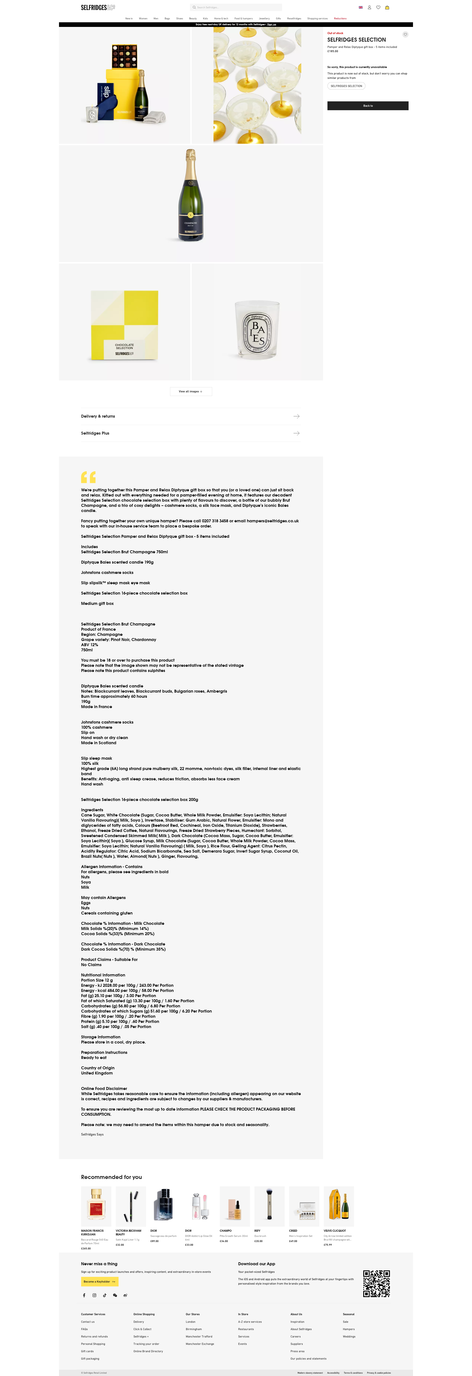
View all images (189, 391)
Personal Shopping (93, 1343)
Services (243, 1336)
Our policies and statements (309, 1358)
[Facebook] (84, 1298)
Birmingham (194, 1329)
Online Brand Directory (148, 1351)
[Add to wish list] (405, 34)
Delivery (138, 1321)
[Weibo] (125, 1298)
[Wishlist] (378, 7)
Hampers (349, 1329)
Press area (297, 1351)
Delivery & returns (98, 416)
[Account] (369, 7)
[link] (95, 1241)
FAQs (84, 1329)
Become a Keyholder (97, 1281)
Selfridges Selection (100, 500)
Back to (368, 105)
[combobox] (239, 7)
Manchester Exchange (200, 1343)
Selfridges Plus (95, 433)
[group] (217, 1219)
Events (242, 1343)
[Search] (194, 7)
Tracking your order (146, 1343)
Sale (345, 1321)
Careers (296, 1336)
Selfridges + (141, 1336)
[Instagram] (94, 1298)
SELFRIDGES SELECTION (356, 39)
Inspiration (297, 1321)
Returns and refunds (94, 1336)
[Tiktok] (105, 1298)
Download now (257, 24)
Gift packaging (90, 1358)
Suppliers (297, 1343)
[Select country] (360, 7)
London (190, 1321)
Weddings (349, 1336)
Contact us (88, 1321)
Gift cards (87, 1351)
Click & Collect (142, 1329)
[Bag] (387, 7)
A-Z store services (250, 1321)
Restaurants (246, 1329)
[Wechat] (115, 1298)
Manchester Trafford (199, 1336)
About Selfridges (301, 1329)
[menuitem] (129, 18)
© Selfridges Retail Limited (94, 1373)
